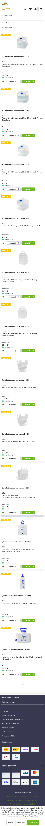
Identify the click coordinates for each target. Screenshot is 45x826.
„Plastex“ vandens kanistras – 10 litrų (16, 596)
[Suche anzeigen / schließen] (25, 9)
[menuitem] (6, 9)
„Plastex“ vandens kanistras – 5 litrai (16, 649)
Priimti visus (21, 822)
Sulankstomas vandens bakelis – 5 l (15, 218)
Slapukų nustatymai (8, 715)
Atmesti (10, 822)
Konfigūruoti (33, 822)
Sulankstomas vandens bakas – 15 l (15, 110)
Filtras (6, 22)
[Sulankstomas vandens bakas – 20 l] (22, 42)
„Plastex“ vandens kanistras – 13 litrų (16, 542)
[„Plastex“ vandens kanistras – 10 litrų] (22, 581)
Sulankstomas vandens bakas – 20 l (15, 57)
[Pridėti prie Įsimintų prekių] (3, 81)
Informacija (12, 81)
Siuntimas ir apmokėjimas (10, 723)
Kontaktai (33, 797)
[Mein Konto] (35, 9)
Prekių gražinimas (8, 732)
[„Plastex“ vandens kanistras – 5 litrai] (22, 635)
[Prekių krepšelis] (40, 9)
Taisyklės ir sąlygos (8, 727)
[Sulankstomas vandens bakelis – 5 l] (22, 204)
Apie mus (5, 711)
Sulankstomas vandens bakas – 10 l (15, 164)
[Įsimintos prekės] (30, 9)
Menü (8, 9)
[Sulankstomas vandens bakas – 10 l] (22, 150)
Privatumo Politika (8, 736)
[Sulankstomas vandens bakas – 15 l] (22, 96)
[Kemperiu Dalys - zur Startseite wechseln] (5, 3)
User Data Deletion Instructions (12, 719)
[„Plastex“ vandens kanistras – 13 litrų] (22, 527)
